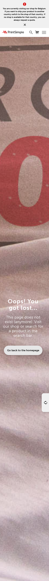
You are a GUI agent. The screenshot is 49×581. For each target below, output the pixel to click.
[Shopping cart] (37, 32)
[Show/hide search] (31, 32)
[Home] (13, 32)
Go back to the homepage (23, 350)
